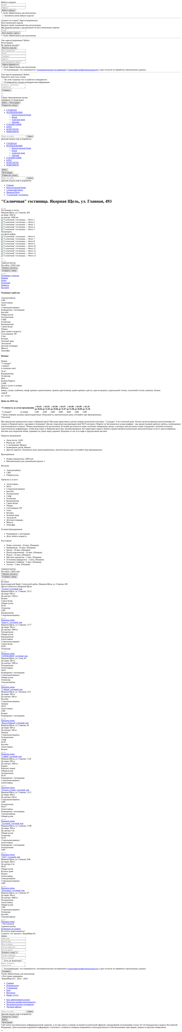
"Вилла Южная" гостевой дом (15, 723)
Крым (14, 117)
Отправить (6, 90)
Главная (10, 185)
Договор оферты (13, 1007)
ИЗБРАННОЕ (12, 131)
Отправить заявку (9, 271)
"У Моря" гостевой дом (12, 689)
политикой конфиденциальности (83, 70)
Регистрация (15, 103)
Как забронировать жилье (18, 999)
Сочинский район (14, 190)
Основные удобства (10, 275)
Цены (3, 280)
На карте (5, 287)
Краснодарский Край (21, 115)
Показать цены (8, 620)
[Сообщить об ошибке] (5, 208)
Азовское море (18, 119)
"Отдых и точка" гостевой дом (15, 790)
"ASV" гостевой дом (10, 857)
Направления (12, 985)
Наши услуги (12, 995)
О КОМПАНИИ (13, 124)
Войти (4, 103)
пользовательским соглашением (51, 70)
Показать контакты (9, 268)
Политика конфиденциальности (21, 1002)
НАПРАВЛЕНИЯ (14, 112)
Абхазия (15, 122)
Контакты (10, 993)
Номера (4, 278)
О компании (12, 988)
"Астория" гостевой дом (12, 823)
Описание (5, 283)
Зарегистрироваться (10, 65)
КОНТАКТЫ (12, 129)
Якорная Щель (13, 192)
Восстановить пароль (11, 33)
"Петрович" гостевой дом (13, 890)
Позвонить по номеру (11, 929)
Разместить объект (10, 105)
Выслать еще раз (9, 48)
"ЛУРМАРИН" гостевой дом (14, 656)
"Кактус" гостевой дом (11, 622)
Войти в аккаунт (8, 10)
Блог (8, 990)
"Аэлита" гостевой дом (11, 589)
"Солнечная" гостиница (17, 195)
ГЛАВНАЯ (11, 110)
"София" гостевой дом (11, 756)
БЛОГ (9, 127)
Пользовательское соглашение (20, 1004)
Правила (5, 285)
